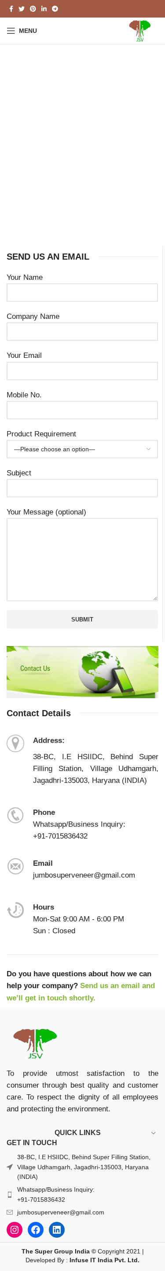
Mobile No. (24, 395)
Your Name (25, 277)
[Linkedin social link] (44, 8)
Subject (19, 473)
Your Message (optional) (46, 512)
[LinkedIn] (57, 1230)
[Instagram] (14, 1230)
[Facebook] (36, 1230)
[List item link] (82, 1194)
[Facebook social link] (11, 8)
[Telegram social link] (55, 8)
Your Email (24, 355)
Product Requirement (41, 434)
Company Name (33, 316)
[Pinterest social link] (33, 8)
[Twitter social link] (21, 8)
